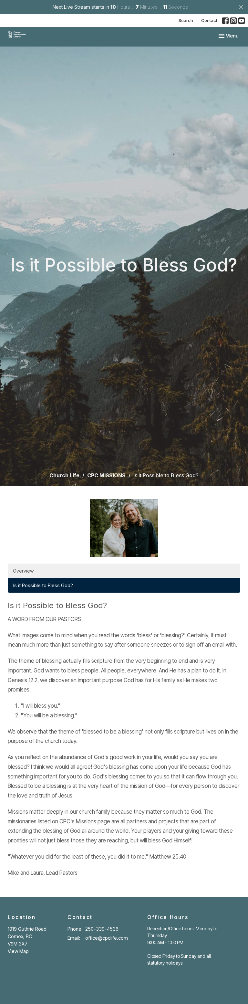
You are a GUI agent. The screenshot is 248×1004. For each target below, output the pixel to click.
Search (186, 20)
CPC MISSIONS (106, 475)
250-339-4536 (102, 929)
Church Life (64, 475)
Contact (209, 20)
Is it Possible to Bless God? (43, 585)
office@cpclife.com (106, 938)
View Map (18, 951)
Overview (23, 571)
